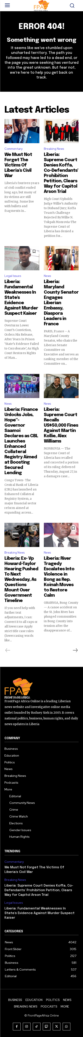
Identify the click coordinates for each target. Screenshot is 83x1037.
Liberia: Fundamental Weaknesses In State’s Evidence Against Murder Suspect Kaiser (39, 913)
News (47, 276)
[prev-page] (7, 650)
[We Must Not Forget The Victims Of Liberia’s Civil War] (21, 131)
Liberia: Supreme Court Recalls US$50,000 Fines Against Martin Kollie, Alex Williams (61, 425)
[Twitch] (46, 1026)
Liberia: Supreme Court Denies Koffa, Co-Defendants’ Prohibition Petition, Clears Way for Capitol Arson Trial (38, 890)
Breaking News (54, 149)
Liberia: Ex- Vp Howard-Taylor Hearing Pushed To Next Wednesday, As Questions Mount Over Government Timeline (21, 579)
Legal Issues (12, 276)
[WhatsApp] (66, 1026)
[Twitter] (56, 1026)
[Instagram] (27, 1026)
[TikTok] (37, 1026)
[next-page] (75, 650)
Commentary (13, 149)
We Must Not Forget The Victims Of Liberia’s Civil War (18, 165)
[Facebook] (17, 1026)
